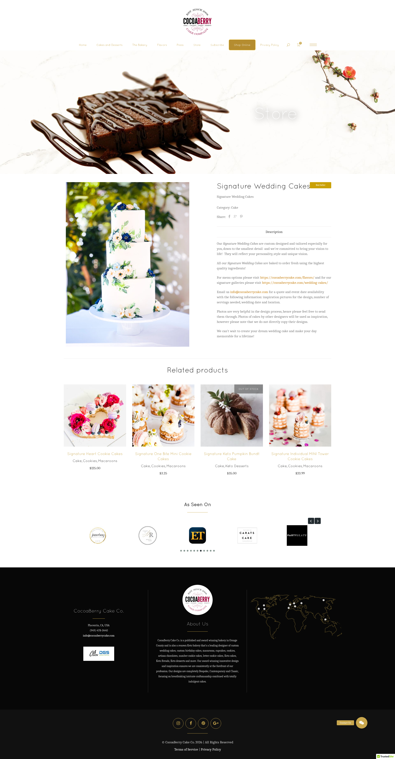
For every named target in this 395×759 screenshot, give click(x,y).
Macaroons (107, 461)
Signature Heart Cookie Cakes (95, 454)
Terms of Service (186, 749)
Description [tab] (274, 232)
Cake (234, 208)
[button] (311, 521)
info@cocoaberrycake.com (98, 635)
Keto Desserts (237, 466)
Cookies (90, 461)
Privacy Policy (211, 749)
